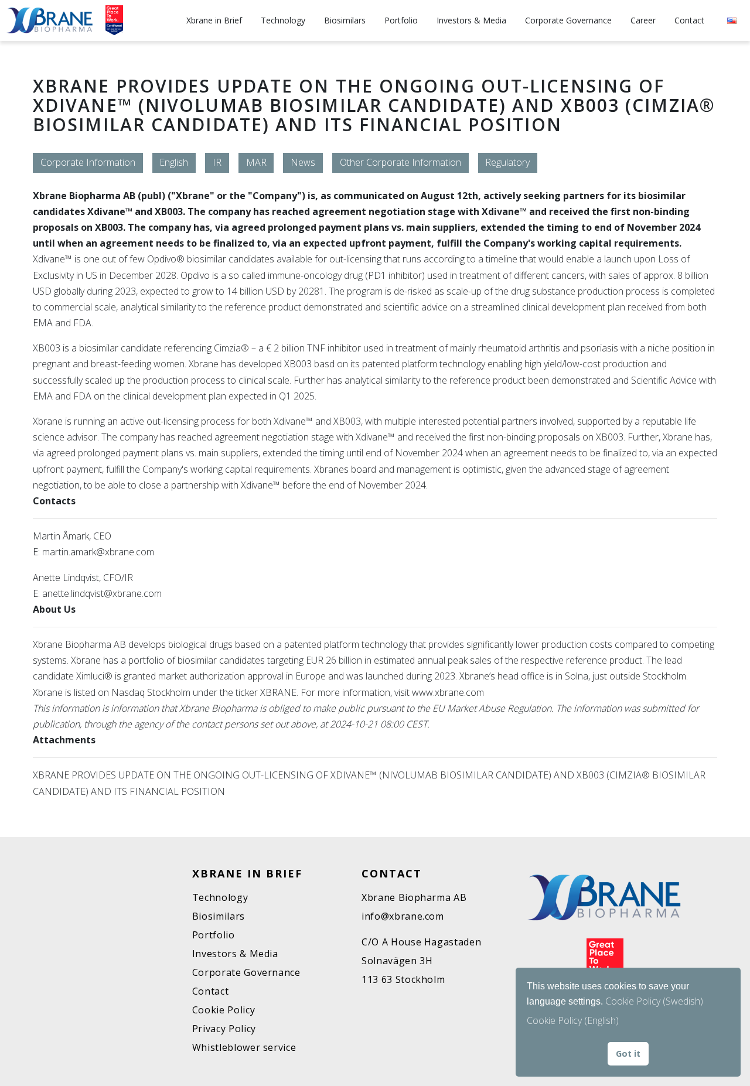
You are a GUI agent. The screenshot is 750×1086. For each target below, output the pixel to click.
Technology (283, 20)
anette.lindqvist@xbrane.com (102, 593)
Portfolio (401, 20)
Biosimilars (345, 20)
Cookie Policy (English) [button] (573, 1020)
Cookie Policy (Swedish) (654, 1001)
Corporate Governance (568, 20)
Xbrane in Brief (214, 20)
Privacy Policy (224, 1028)
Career (643, 20)
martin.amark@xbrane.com (98, 551)
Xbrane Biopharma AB (414, 897)
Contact (689, 20)
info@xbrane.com (403, 916)
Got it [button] (628, 1053)
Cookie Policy (223, 1009)
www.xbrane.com (449, 692)
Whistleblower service (244, 1047)
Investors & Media (471, 20)
